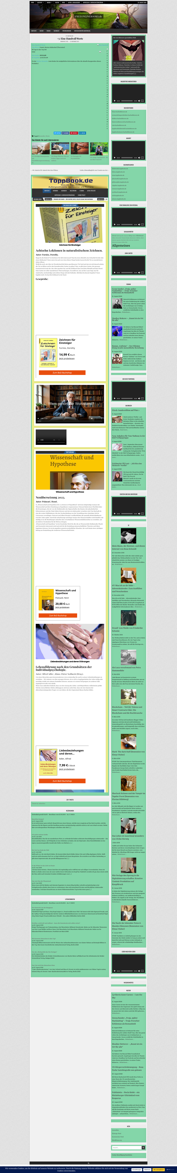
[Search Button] (88, 1159)
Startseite (33, 31)
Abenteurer (133, 233)
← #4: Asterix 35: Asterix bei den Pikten (44, 170)
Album (114, 233)
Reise (63, 2)
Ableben (138, 233)
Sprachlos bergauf (38, 819)
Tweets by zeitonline (38, 803)
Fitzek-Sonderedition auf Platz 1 (125, 406)
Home (32, 2)
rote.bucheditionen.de (119, 121)
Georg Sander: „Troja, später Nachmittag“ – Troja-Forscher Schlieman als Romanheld (124, 286)
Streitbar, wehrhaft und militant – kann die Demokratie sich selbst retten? (56, 923)
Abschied (123, 236)
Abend (114, 231)
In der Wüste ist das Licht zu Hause (43, 865)
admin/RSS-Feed (64, 41)
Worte (48, 136)
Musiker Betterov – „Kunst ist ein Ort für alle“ (127, 315)
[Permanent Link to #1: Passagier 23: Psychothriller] (80, 148)
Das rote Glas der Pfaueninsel (41, 881)
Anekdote (136, 236)
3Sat (126, 238)
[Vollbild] (142, 97)
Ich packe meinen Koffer (40, 834)
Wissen (49, 2)
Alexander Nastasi (121, 233)
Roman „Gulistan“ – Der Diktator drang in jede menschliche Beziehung (128, 342)
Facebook (66, 133)
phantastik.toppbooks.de (120, 174)
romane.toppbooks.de (119, 184)
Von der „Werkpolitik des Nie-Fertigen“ (44, 952)
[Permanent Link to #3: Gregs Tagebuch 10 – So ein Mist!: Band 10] (99, 148)
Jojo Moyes (35, 47)
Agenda (119, 236)
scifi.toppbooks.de (118, 191)
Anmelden (115, 1126)
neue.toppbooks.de (118, 171)
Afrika (123, 238)
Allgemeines (121, 241)
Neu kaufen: (36, 55)
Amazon (126, 231)
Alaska (127, 233)
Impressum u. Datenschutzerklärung (93, 2)
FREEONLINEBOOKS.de (88, 16)
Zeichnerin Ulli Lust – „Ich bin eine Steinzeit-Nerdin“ (127, 460)
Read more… (124, 425)
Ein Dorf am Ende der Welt (40, 850)
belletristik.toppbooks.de (120, 164)
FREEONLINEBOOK (66, 31)
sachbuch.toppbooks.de (119, 188)
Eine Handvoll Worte (38, 45)
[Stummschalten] (139, 97)
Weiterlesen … (126, 308)
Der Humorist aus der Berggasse (42, 907)
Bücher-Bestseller (42, 61)
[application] (128, 89)
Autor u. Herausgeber (74, 2)
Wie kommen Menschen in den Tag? (44, 938)
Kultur (57, 2)
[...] (131, 69)
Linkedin (83, 133)
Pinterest (74, 133)
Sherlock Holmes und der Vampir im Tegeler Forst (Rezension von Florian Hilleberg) (128, 792)
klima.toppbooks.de (118, 167)
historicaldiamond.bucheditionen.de (123, 117)
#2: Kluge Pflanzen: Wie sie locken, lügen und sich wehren (60, 158)
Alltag (130, 231)
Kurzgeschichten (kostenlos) (82, 31)
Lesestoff (39, 2)
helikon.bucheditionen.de (120, 114)
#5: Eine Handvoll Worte (70, 38)
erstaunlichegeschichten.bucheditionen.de (125, 111)
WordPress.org (117, 1136)
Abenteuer (140, 231)
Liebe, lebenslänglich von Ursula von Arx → (94, 170)
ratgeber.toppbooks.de (119, 181)
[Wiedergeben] (115, 97)
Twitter (58, 133)
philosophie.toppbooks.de (120, 178)
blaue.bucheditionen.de (119, 107)
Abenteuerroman (116, 238)
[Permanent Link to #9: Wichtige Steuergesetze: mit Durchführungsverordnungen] (41, 148)
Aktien (134, 231)
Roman (48, 31)
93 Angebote (36, 57)
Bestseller (70, 36)
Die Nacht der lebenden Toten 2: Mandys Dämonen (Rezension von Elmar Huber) (127, 922)
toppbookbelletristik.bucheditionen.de (124, 124)
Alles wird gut (130, 236)
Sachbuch (56, 31)
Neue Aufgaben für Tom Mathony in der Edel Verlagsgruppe (128, 432)
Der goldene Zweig (119, 38)
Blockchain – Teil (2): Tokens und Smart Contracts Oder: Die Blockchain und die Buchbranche (127, 706)
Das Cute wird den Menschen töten (43, 965)
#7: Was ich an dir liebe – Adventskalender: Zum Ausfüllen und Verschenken (127, 584)
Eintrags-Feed (116, 1129)
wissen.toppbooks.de (119, 194)
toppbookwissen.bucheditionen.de (123, 128)
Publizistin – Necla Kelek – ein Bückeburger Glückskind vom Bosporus (126, 1091)
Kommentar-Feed (118, 1132)
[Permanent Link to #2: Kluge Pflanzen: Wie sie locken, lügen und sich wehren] (60, 148)
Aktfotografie (119, 231)
